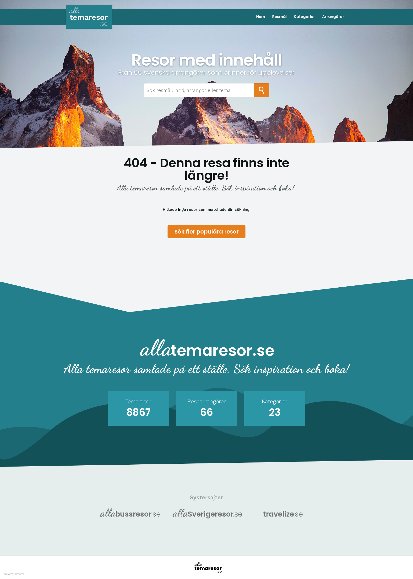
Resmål (279, 16)
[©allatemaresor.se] (206, 567)
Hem (260, 16)
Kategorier (304, 16)
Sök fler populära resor (206, 231)
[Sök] (261, 90)
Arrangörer (333, 16)
